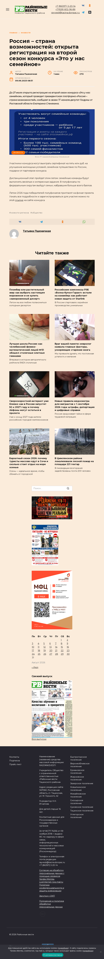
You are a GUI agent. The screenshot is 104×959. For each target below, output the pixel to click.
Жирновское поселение (77, 778)
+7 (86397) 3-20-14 (65, 6)
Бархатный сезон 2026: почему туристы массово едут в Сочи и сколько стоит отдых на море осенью (28, 463)
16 (68, 647)
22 (62, 650)
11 (38, 647)
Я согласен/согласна (52, 955)
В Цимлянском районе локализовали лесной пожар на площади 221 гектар (74, 461)
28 (56, 654)
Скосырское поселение (76, 802)
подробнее (63, 948)
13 (50, 647)
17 (33, 650)
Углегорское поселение (77, 816)
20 (50, 650)
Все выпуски (39, 739)
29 (62, 654)
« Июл (35, 667)
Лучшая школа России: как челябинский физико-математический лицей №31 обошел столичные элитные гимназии (27, 350)
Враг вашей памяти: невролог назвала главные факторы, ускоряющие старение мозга (73, 347)
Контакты (14, 757)
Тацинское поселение (81, 810)
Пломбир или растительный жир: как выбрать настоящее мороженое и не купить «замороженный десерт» (27, 294)
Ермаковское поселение (77, 771)
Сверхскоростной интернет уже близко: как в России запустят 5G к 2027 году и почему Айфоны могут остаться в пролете (29, 407)
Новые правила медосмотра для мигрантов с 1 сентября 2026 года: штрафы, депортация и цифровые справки (75, 405)
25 (39, 654)
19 (44, 650)
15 (62, 647)
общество (37, 213)
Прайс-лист (15, 764)
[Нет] (100, 951)
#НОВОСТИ (18, 152)
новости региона (20, 213)
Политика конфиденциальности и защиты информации (51, 888)
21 (56, 650)
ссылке (19, 200)
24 (33, 654)
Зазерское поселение (81, 783)
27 (50, 654)
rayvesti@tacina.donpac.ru (65, 12)
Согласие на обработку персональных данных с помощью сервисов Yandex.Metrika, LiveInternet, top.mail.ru (51, 876)
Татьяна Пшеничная (37, 231)
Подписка (14, 760)
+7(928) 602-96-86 (65, 9)
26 (44, 654)
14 (56, 647)
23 (68, 650)
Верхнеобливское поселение (80, 765)
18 (39, 650)
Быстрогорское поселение (78, 758)
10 (33, 647)
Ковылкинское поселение (78, 788)
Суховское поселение (81, 807)
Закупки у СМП (47, 896)
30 (68, 654)
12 (44, 647)
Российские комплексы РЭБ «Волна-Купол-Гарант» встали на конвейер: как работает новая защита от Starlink (73, 294)
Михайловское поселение (78, 795)
